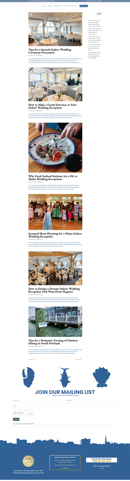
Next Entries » (78, 359)
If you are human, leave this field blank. (23, 424)
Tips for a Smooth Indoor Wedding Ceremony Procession (49, 51)
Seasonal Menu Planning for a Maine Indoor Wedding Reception (55, 235)
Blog (41, 55)
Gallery (94, 1)
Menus (49, 6)
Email (14, 405)
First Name (16, 400)
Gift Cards (99, 1)
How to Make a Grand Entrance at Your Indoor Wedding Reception (52, 106)
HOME (44, 6)
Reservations (57, 6)
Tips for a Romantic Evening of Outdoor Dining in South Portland (53, 341)
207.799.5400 (65, 468)
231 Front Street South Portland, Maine (65, 465)
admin (31, 55)
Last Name (69, 400)
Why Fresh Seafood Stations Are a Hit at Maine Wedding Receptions (52, 177)
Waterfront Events (70, 6)
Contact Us (88, 1)
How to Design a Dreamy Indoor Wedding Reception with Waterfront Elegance (54, 290)
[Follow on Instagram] (103, 468)
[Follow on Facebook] (100, 468)
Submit (16, 419)
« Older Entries (32, 359)
